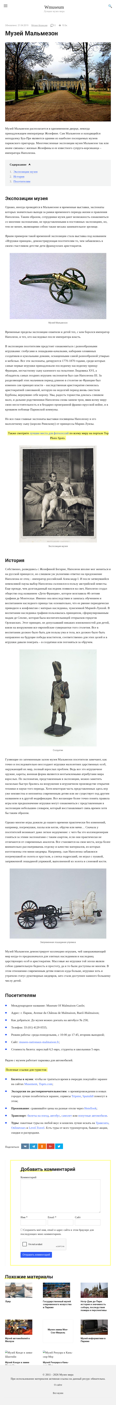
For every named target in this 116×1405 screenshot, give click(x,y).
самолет (66, 1115)
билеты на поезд (38, 1115)
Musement (30, 1084)
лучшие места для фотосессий (49, 433)
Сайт (78, 1217)
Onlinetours (18, 1127)
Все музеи (58, 1393)
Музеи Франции (39, 25)
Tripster (76, 1096)
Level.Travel (36, 1127)
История (18, 176)
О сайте (58, 1385)
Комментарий (28, 1177)
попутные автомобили (92, 1115)
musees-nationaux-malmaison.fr (39, 1042)
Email (52, 1217)
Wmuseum (54, 7)
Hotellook (90, 1108)
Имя (24, 1217)
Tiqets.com (45, 1084)
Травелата (102, 1123)
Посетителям (21, 181)
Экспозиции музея (25, 171)
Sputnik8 (87, 1096)
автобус (55, 1115)
